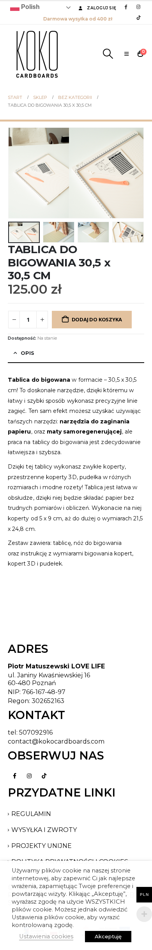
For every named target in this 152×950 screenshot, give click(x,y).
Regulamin (31, 814)
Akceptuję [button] (108, 936)
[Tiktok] (138, 17)
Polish (29, 7)
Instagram (29, 776)
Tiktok (44, 776)
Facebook (14, 776)
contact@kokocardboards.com (56, 741)
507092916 (36, 732)
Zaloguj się (101, 8)
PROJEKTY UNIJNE (41, 846)
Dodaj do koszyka (97, 319)
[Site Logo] (37, 54)
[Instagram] (138, 6)
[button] (108, 54)
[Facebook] (125, 6)
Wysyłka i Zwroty (44, 830)
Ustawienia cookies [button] (46, 936)
